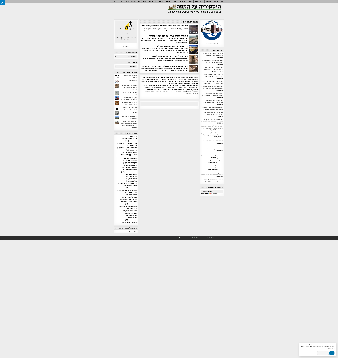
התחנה (144, 1)
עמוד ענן (123, 199)
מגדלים (161, 1)
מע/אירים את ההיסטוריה (212, 1)
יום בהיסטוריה (152, 1)
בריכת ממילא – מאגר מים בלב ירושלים (172, 46)
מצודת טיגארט (131, 190)
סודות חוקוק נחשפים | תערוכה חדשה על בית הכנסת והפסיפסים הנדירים (212, 61)
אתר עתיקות (131, 150)
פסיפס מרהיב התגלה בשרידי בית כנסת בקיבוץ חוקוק (129, 103)
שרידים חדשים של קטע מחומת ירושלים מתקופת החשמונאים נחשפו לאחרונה (212, 141)
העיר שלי (168, 1)
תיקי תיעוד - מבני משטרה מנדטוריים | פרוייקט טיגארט (129, 108)
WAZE (133, 136)
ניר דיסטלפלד (131, 195)
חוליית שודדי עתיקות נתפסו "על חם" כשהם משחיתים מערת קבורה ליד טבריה (212, 120)
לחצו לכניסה (126, 46)
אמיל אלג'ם (132, 143)
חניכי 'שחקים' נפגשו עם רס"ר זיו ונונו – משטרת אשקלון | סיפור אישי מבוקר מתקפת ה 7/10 (212, 168)
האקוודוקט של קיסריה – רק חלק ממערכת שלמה (168, 36)
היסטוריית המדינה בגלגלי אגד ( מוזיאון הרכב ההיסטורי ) (129, 98)
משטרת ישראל (131, 193)
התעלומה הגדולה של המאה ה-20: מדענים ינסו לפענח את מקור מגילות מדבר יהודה (213, 69)
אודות (127, 1)
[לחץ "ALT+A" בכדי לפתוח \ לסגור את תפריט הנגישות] (2, 2)
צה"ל (122, 206)
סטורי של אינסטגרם (129, 197)
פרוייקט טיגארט (199, 1)
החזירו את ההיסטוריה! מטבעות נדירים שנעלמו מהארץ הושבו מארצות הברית (213, 101)
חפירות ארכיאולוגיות (129, 172)
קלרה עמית (132, 209)
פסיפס (124, 202)
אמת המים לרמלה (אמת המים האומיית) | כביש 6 (168, 56)
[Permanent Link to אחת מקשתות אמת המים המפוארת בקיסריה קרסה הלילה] (193, 29)
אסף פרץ (121, 143)
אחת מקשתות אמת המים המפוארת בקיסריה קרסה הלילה (165, 25)
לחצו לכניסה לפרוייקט (212, 44)
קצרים (190, 1)
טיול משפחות (131, 179)
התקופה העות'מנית (130, 163)
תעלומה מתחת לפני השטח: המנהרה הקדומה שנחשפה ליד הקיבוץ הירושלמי (212, 94)
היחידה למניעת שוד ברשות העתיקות (129, 155)
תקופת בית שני (131, 220)
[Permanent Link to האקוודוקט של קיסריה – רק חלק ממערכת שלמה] (193, 39)
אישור (332, 353)
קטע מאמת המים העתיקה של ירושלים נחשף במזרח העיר (165, 66)
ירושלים (122, 183)
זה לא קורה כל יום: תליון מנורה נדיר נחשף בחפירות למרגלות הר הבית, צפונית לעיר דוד (212, 135)
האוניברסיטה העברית (129, 152)
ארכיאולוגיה (131, 148)
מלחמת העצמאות (130, 186)
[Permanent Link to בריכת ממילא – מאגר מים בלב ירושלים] (193, 49)
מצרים (120, 190)
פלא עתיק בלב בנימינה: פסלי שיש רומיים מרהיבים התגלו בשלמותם (213, 75)
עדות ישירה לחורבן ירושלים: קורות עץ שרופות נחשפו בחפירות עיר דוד (213, 54)
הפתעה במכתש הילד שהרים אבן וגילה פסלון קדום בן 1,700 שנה (212, 108)
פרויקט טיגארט (131, 204)
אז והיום (175, 1)
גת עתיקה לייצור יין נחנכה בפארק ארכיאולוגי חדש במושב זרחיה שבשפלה (212, 174)
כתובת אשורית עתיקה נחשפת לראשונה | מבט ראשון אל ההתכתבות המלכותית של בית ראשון (212, 156)
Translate (214, 194)
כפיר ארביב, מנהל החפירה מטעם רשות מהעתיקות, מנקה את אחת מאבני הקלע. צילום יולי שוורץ (129, 125)
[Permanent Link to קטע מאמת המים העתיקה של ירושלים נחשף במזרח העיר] (193, 68)
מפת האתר (120, 1)
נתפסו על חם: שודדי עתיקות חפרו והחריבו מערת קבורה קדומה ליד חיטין (213, 148)
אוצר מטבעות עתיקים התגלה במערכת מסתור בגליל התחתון (213, 181)
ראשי (222, 1)
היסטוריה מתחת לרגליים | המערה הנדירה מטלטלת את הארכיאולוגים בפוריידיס (212, 87)
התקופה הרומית (130, 165)
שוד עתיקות (132, 218)
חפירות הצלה (131, 174)
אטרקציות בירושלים (129, 139)
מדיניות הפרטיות (323, 353)
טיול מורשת (131, 177)
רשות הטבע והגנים (130, 211)
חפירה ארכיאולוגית (129, 170)
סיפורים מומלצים (135, 1)
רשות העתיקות (131, 213)
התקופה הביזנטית (130, 158)
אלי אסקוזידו (131, 141)
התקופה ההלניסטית (130, 160)
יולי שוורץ (132, 183)
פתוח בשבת (131, 206)
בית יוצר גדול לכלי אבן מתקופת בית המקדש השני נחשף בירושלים (213, 113)
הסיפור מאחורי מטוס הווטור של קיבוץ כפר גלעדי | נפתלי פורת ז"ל (212, 82)
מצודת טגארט (131, 188)
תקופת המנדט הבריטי (129, 222)
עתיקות (133, 202)
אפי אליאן (132, 145)
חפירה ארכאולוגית (129, 167)
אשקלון (120, 148)
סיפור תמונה (183, 1)
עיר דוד (133, 199)
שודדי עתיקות (131, 215)
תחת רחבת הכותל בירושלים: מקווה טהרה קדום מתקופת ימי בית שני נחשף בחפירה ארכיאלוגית (212, 128)
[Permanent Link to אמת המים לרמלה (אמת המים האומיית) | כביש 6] (193, 59)
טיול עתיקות (131, 181)
